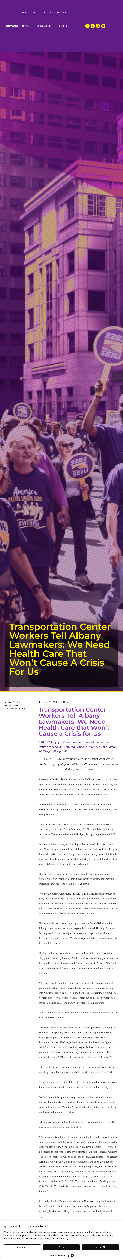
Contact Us (44, 26)
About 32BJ (28, 12)
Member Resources (55, 12)
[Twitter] (93, 26)
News (25, 26)
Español (45, 40)
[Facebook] (87, 26)
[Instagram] (98, 26)
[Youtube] (103, 26)
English (63, 26)
